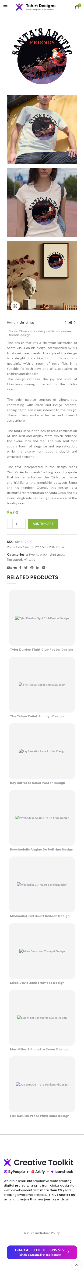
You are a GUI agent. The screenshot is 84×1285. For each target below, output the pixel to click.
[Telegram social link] (44, 568)
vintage (29, 559)
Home (11, 322)
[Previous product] (65, 322)
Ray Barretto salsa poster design (37, 783)
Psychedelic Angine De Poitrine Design (41, 849)
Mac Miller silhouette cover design (39, 1049)
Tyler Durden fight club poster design (41, 650)
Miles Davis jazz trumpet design (37, 983)
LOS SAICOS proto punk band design (39, 1116)
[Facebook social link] (20, 568)
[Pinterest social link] (32, 568)
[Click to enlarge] (15, 306)
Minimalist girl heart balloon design (40, 916)
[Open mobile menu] (5, 7)
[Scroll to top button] (76, 1265)
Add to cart (43, 524)
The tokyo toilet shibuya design (37, 716)
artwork (32, 554)
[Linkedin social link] (38, 568)
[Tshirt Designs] (39, 7)
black (43, 554)
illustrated (14, 559)
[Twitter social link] (26, 568)
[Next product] (74, 322)
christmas (27, 322)
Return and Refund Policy (42, 1233)
